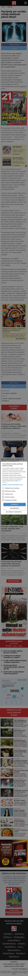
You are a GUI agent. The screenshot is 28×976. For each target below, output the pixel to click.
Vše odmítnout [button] (14, 508)
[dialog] (14, 488)
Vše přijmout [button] (14, 504)
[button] (14, 485)
